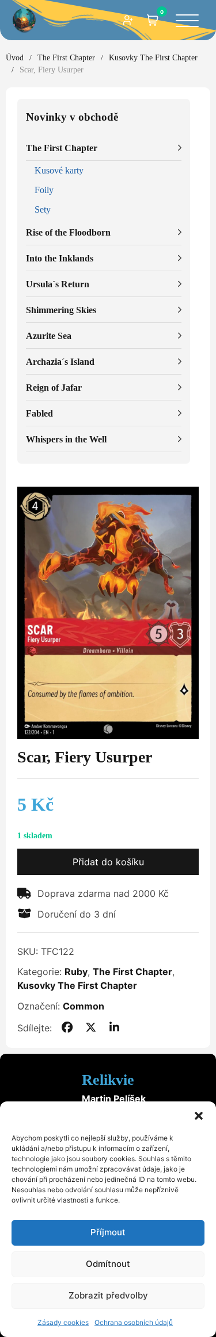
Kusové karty (59, 170)
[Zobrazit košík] (152, 20)
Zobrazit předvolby (108, 1295)
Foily (44, 190)
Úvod (15, 57)
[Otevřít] (187, 21)
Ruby (76, 971)
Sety (43, 209)
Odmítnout (108, 1263)
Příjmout (108, 1232)
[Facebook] (66, 1028)
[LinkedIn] (114, 1028)
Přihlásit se (128, 20)
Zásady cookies (63, 1322)
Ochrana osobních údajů (133, 1322)
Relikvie (108, 1080)
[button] (198, 1116)
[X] (91, 1028)
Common (83, 1006)
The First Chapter (66, 57)
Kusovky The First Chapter (153, 57)
